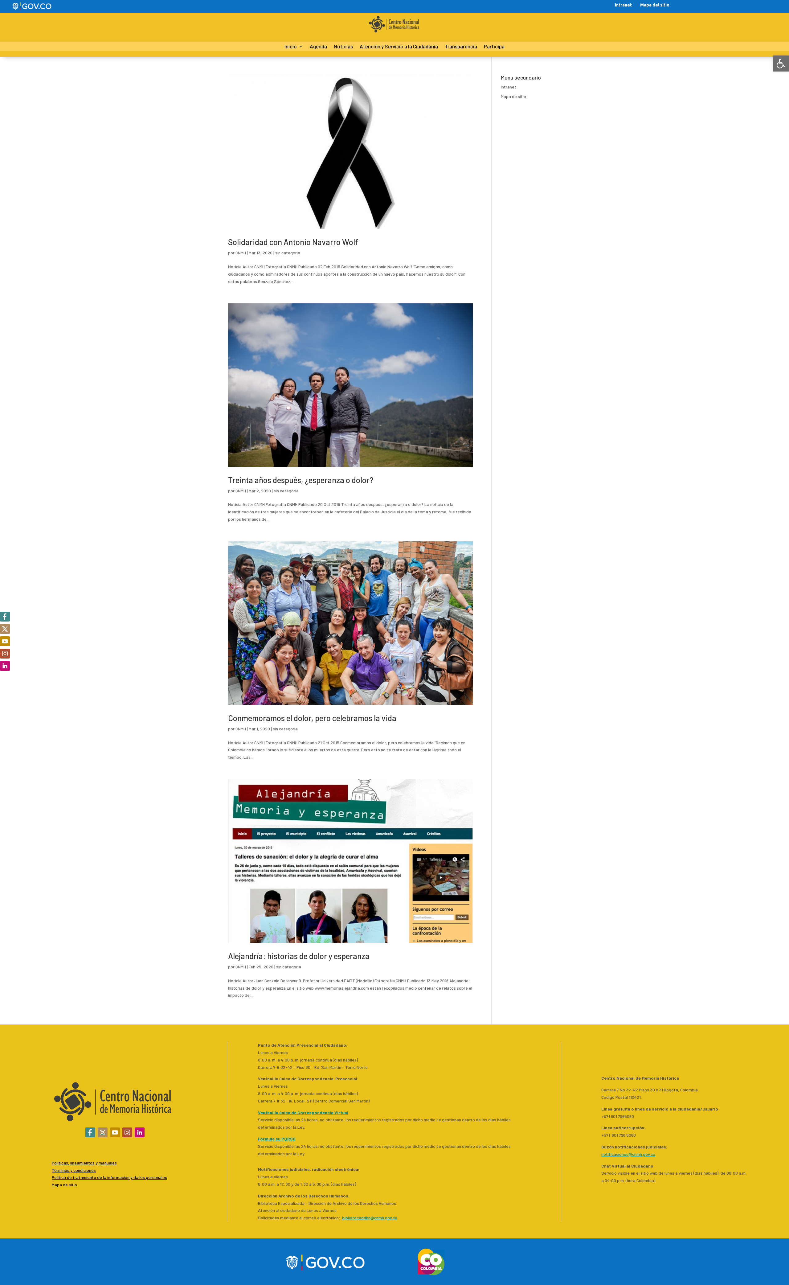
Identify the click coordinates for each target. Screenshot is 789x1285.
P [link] (53, 1177)
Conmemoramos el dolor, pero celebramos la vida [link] (312, 718)
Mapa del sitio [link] (654, 4)
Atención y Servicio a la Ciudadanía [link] (399, 46)
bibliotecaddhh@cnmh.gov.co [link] (369, 1217)
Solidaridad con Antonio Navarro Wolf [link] (293, 242)
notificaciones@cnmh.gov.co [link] (628, 1154)
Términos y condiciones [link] (74, 1170)
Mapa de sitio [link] (513, 96)
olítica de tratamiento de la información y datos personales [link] (110, 1177)
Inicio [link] (290, 46)
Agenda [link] (318, 46)
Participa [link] (494, 46)
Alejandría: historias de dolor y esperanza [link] (299, 956)
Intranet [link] (623, 4)
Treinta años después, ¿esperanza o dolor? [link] (300, 480)
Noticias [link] (343, 46)
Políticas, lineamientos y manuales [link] (84, 1162)
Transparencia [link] (461, 46)
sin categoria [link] (287, 252)
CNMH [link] (240, 252)
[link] (781, 63)
